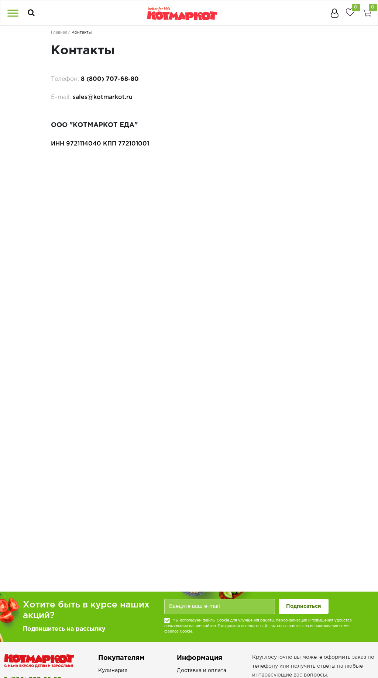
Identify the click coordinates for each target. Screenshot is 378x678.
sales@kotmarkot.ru (103, 97)
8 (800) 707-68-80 (110, 79)
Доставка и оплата (201, 670)
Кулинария (112, 670)
